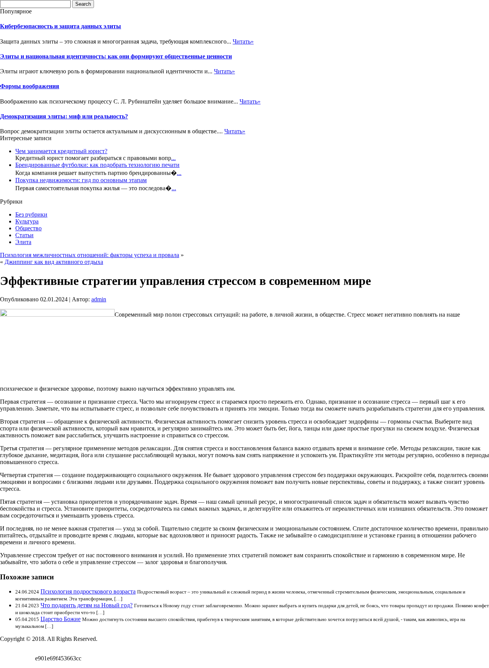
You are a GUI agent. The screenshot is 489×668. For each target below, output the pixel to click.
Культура (27, 221)
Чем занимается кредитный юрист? (61, 151)
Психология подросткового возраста (88, 591)
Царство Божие (60, 619)
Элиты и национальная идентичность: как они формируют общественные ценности (116, 56)
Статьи (24, 235)
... (173, 158)
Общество (28, 228)
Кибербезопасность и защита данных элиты (60, 26)
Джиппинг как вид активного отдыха (54, 262)
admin (98, 299)
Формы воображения (29, 86)
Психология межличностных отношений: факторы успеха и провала (89, 255)
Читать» (243, 41)
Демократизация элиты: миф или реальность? (64, 116)
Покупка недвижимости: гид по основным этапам (81, 180)
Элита (23, 242)
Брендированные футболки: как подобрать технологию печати (97, 165)
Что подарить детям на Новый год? (86, 605)
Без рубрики (31, 214)
